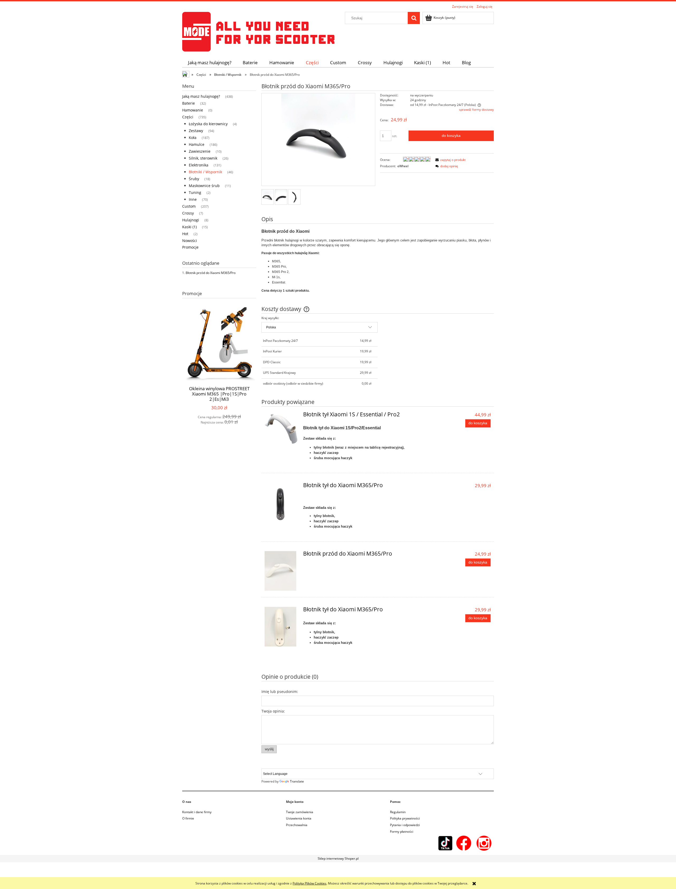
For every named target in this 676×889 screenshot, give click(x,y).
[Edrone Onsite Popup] (338, 444)
